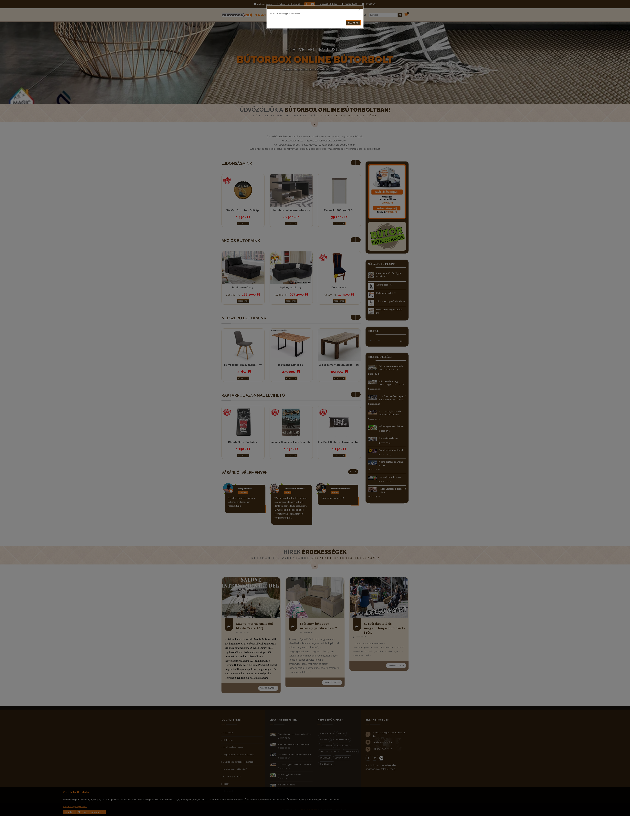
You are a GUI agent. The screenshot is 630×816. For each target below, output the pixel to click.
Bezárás (353, 23)
